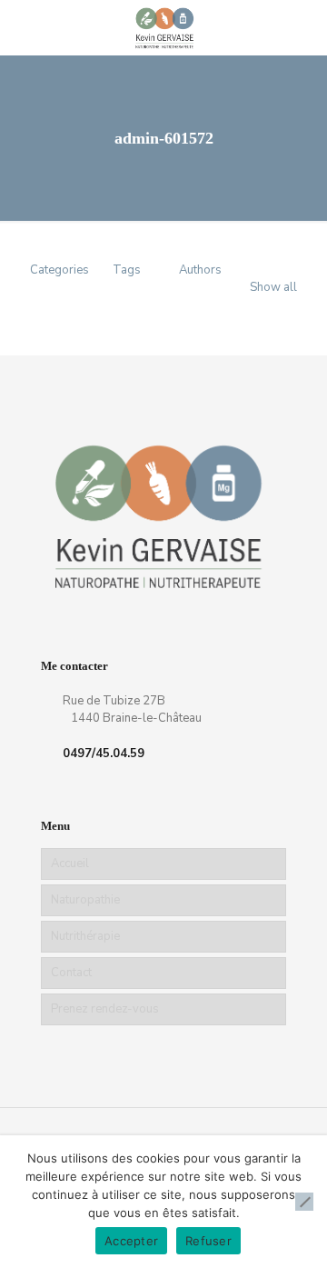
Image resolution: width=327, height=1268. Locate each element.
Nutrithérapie (85, 936)
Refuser (208, 1240)
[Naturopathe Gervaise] (163, 27)
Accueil (70, 863)
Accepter (131, 1240)
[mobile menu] (302, 27)
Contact (71, 972)
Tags (127, 270)
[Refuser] (304, 1202)
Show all (273, 287)
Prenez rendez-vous (105, 1009)
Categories (59, 270)
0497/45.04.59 (103, 753)
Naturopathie (85, 900)
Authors (200, 270)
